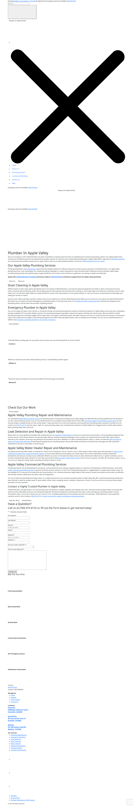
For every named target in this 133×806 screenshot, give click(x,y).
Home (13, 695)
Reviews (13, 697)
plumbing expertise (118, 259)
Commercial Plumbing (18, 750)
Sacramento (24, 1)
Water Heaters (16, 744)
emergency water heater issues (69, 458)
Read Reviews (26, 500)
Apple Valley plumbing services (29, 419)
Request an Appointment (17, 21)
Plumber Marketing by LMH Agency (23, 800)
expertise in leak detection (64, 435)
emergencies (31, 269)
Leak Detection (16, 739)
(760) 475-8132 (56, 277)
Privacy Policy (15, 798)
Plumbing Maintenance (19, 735)
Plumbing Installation (18, 746)
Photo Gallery (13, 412)
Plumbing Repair (16, 748)
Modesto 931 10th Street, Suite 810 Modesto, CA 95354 (17, 727)
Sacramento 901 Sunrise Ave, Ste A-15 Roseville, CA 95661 (17, 718)
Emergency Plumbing (18, 737)
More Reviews (14, 324)
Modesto (16, 1)
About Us (12, 281)
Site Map (14, 796)
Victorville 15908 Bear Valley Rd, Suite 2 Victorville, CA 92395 (18, 710)
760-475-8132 (71, 1)
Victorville (32, 1)
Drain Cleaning (16, 742)
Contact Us (12, 572)
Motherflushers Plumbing (27, 277)
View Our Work (14, 500)
